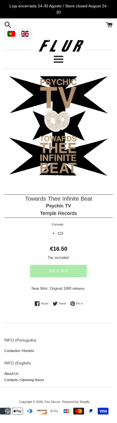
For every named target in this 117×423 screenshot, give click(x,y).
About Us (11, 374)
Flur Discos (52, 401)
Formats (58, 224)
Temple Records (58, 213)
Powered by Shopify (76, 401)
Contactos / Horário (19, 351)
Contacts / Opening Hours (24, 380)
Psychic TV (58, 206)
